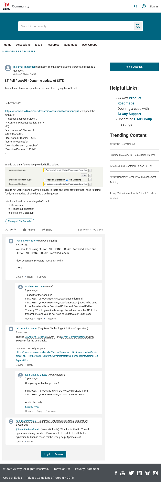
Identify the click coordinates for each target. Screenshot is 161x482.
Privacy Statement (87, 468)
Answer (32, 229)
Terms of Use (62, 468)
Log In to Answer (53, 454)
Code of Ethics (12, 477)
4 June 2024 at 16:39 (24, 74)
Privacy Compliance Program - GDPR (50, 477)
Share (49, 229)
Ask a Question (134, 66)
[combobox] (80, 26)
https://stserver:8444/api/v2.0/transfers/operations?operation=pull (42, 111)
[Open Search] (136, 6)
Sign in (153, 6)
